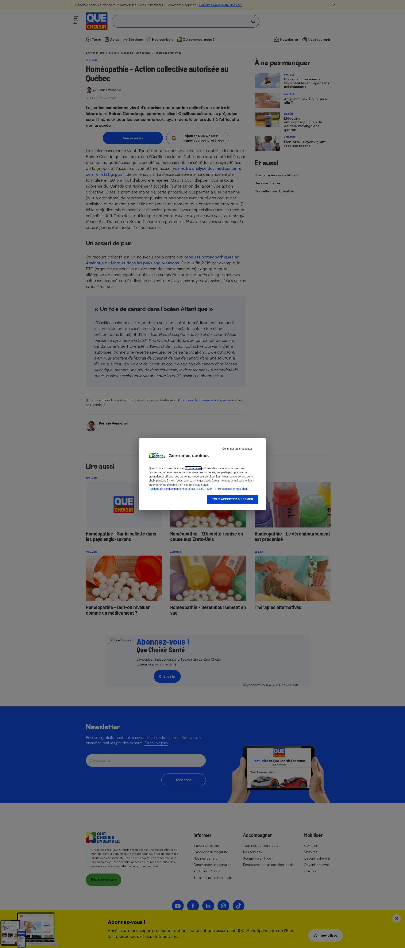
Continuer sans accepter (237, 448)
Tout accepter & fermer (232, 499)
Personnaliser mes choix (233, 488)
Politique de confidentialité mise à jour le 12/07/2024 (180, 488)
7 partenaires (193, 468)
